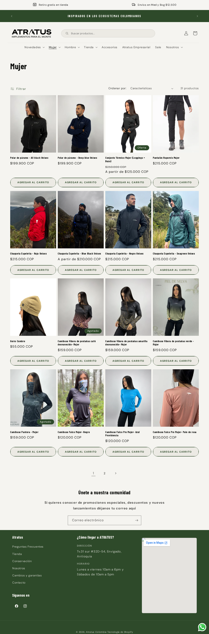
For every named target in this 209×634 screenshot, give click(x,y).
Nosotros (18, 568)
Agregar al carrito (33, 182)
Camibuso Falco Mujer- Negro (74, 432)
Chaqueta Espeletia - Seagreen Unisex (174, 253)
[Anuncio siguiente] (197, 16)
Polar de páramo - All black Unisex (29, 157)
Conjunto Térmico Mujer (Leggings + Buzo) (125, 159)
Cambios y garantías (27, 575)
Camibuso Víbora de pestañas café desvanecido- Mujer (77, 342)
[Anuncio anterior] (11, 16)
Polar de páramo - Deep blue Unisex (77, 157)
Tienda (17, 554)
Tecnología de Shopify (120, 632)
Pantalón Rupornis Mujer (166, 157)
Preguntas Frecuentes (27, 546)
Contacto (19, 582)
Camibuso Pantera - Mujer (24, 432)
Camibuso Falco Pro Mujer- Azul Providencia (122, 433)
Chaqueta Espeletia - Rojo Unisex (28, 253)
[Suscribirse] (136, 520)
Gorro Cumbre (17, 341)
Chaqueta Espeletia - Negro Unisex (124, 253)
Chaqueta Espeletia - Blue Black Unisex (79, 253)
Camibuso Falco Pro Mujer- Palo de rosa (175, 432)
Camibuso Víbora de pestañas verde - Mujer (173, 342)
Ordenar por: (117, 88)
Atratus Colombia (96, 632)
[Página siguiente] (115, 473)
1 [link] (93, 473)
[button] (34, 47)
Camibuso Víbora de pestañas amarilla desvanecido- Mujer (126, 342)
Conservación (22, 561)
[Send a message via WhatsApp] (202, 627)
